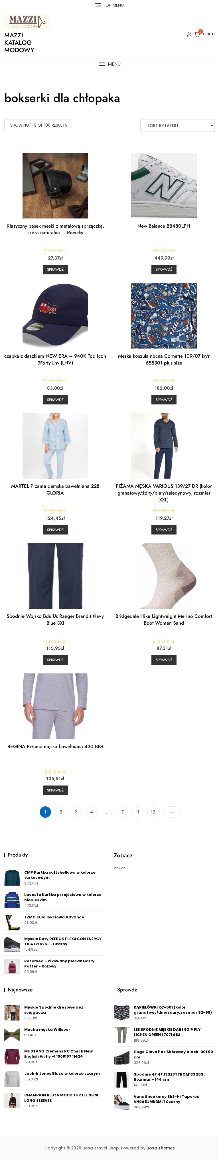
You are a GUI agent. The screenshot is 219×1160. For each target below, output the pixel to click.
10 (122, 812)
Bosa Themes (161, 1148)
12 (153, 812)
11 (137, 812)
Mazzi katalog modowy (19, 43)
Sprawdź (55, 269)
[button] (109, 64)
